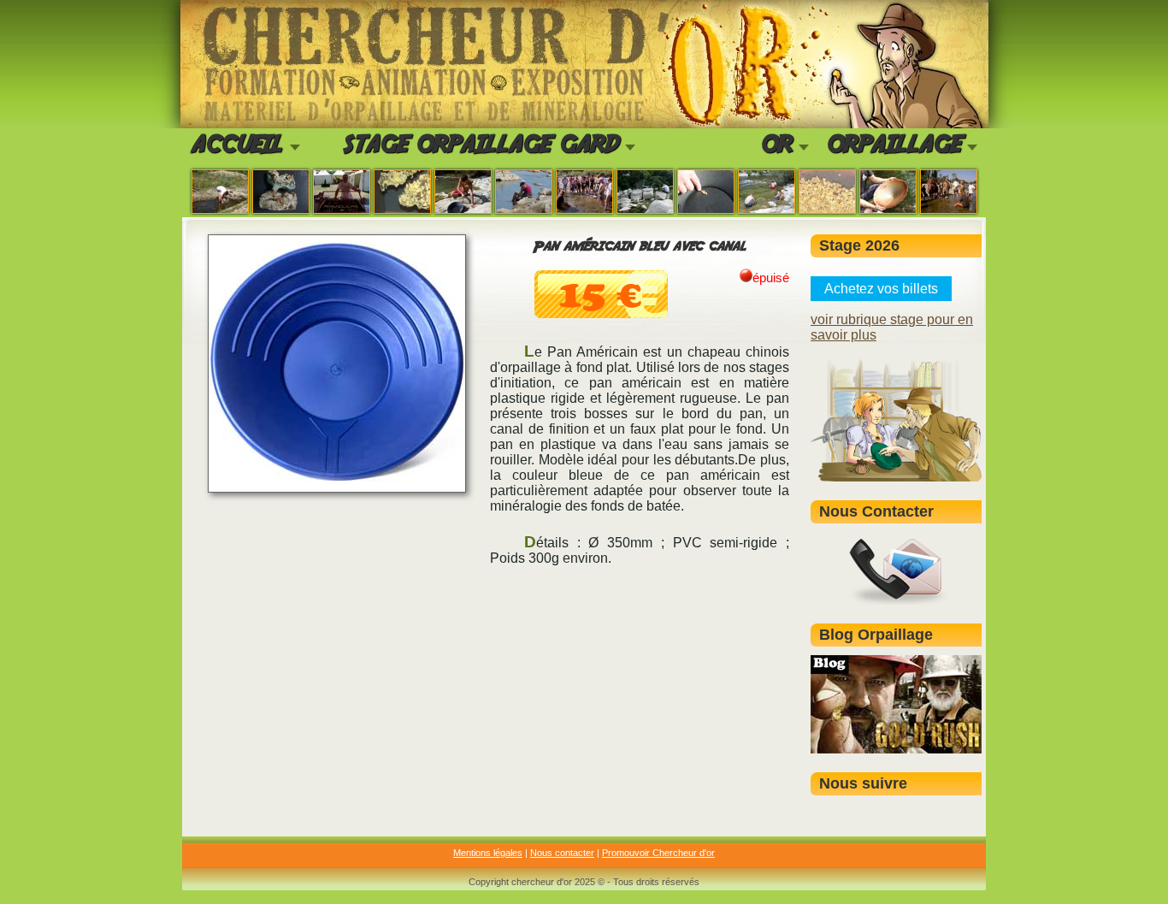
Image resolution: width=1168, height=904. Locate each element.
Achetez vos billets (881, 288)
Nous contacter (562, 853)
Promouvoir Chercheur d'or (658, 853)
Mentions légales (487, 853)
